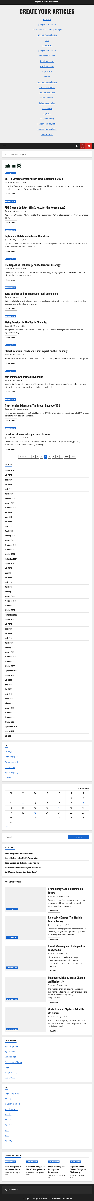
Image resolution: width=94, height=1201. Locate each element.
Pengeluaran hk (11, 762)
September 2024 (11, 558)
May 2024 (8, 577)
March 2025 (9, 530)
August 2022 (9, 675)
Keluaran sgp (10, 1057)
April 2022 (8, 694)
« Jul (6, 826)
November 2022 (10, 661)
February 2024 (10, 591)
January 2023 (9, 652)
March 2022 (9, 698)
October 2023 (10, 610)
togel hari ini (10, 1051)
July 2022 (8, 680)
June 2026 (8, 479)
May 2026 (8, 484)
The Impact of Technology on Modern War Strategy (33, 265)
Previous (23, 457)
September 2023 (11, 614)
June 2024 (8, 572)
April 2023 (8, 638)
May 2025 (8, 521)
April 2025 (8, 526)
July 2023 (8, 624)
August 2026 (9, 470)
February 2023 (10, 647)
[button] (4, 146)
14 (59, 808)
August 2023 (9, 619)
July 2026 (8, 475)
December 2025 (10, 507)
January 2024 (9, 596)
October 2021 (10, 722)
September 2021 (11, 726)
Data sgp (8, 751)
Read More (11, 194)
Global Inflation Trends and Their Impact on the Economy (36, 351)
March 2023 (9, 642)
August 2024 (9, 563)
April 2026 (8, 489)
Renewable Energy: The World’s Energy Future (21, 858)
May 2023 (8, 633)
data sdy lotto (47, 134)
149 (66, 457)
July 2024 (8, 568)
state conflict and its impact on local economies (31, 293)
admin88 (9, 182)
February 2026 (10, 498)
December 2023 (10, 600)
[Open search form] (77, 146)
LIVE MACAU (10, 1078)
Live (88, 146)
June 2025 (8, 517)
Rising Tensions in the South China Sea (26, 322)
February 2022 (10, 703)
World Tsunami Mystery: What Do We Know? (21, 872)
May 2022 (8, 689)
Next (73, 457)
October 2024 (10, 554)
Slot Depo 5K (10, 777)
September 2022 (11, 670)
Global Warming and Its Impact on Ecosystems (22, 862)
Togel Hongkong (12, 1093)
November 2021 (10, 717)
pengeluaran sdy (47, 118)
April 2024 (8, 582)
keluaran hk (10, 767)
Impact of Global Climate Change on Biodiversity (23, 867)
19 (35, 813)
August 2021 (9, 731)
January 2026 (10, 503)
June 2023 (8, 628)
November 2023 (10, 605)
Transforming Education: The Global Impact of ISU (32, 405)
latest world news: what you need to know (28, 434)
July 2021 (8, 735)
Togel (7, 1067)
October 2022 (10, 666)
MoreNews (55, 1198)
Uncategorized (10, 173)
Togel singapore (11, 756)
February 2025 (10, 535)
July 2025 (8, 512)
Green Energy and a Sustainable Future (19, 853)
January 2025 (9, 540)
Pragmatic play (11, 1072)
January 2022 (9, 708)
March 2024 (9, 586)
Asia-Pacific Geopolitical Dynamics (24, 377)
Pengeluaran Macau (13, 1062)
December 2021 (10, 712)
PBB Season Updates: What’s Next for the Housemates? (35, 207)
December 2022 (10, 656)
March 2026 (9, 493)
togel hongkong (11, 772)
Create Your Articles (47, 11)
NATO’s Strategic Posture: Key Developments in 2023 (34, 179)
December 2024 (10, 544)
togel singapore (11, 1046)
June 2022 (8, 684)
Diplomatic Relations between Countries (27, 236)
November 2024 (10, 549)
